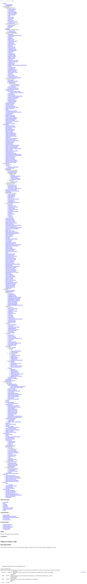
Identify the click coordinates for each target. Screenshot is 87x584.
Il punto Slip (10, 315)
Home (4, 503)
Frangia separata (11, 419)
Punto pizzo (8, 229)
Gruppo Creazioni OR (7, 509)
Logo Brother (11, 293)
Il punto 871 (10, 216)
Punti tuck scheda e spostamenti (12, 228)
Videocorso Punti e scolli (11, 478)
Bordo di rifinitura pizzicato (13, 427)
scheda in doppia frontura (13, 211)
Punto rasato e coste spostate (11, 251)
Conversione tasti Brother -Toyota (15, 338)
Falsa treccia (10, 197)
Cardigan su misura (9, 105)
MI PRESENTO (9, 5)
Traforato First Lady (15, 372)
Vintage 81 (10, 52)
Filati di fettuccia (9, 128)
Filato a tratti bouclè (10, 152)
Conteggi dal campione (12, 21)
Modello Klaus (11, 38)
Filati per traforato (14, 181)
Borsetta (9, 66)
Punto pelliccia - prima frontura (12, 245)
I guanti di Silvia (11, 30)
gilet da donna (11, 17)
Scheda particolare (9, 144)
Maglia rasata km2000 (12, 302)
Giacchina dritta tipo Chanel (11, 110)
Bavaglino (10, 19)
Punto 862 (10, 212)
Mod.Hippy (10, 26)
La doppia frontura (14, 352)
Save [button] (11, 581)
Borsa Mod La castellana (13, 81)
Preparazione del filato (10, 125)
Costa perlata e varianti (10, 220)
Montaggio (8, 422)
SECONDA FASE (12, 450)
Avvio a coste (11, 309)
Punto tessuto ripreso (10, 234)
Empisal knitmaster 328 (10, 380)
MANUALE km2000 (12, 301)
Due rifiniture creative (12, 413)
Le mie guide (5, 502)
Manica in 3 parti (11, 58)
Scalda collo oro (11, 62)
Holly (9, 16)
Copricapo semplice (10, 113)
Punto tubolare (8, 497)
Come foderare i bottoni (13, 470)
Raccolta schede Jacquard (11, 162)
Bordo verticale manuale (10, 249)
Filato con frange (9, 149)
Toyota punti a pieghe (12, 344)
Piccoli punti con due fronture (12, 282)
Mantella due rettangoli (10, 120)
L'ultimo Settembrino (12, 50)
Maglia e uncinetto (9, 278)
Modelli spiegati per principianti (12, 481)
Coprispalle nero (11, 53)
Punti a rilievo (8, 164)
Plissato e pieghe (9, 235)
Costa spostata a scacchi (10, 221)
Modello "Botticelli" (12, 70)
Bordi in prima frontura (12, 385)
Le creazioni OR (9, 4)
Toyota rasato (11, 339)
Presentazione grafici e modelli (14, 91)
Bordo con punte (11, 388)
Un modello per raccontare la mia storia (13, 112)
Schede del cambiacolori (10, 134)
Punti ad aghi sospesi (10, 224)
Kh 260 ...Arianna (11, 347)
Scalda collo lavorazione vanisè (12, 107)
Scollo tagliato (11, 80)
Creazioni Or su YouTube (8, 507)
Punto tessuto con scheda (11, 242)
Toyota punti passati (12, 341)
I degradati (10, 204)
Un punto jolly (11, 200)
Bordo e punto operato (10, 230)
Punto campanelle (9, 274)
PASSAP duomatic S (10, 291)
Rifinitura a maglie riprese (13, 166)
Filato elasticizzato (9, 142)
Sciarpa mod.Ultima (12, 56)
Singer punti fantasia (12, 330)
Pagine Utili (5, 506)
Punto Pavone (8, 192)
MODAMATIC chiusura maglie (14, 297)
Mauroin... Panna (11, 57)
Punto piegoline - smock (10, 253)
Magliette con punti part (10, 123)
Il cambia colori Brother (15, 355)
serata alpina (10, 34)
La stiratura (10, 458)
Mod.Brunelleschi (11, 46)
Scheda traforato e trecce (10, 156)
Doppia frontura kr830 (12, 304)
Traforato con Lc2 (11, 320)
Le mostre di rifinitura (10, 402)
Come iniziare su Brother (11, 475)
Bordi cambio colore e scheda (17, 387)
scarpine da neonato (12, 32)
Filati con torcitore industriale (11, 161)
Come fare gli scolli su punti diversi (13, 476)
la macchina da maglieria (13, 468)
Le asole (7, 401)
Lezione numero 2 (11, 441)
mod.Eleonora (11, 43)
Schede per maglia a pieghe (11, 136)
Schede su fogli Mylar (10, 132)
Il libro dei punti (6, 489)
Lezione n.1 (10, 444)
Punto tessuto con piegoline (11, 189)
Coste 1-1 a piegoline (12, 389)
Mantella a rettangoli (12, 100)
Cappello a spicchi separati (13, 97)
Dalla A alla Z (11, 448)
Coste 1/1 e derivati (12, 337)
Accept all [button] (3, 572)
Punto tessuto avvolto (10, 257)
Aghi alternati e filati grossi (11, 153)
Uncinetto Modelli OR (10, 488)
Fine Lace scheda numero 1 (13, 198)
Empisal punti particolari (10, 496)
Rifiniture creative (9, 404)
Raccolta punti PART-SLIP (11, 491)
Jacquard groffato (9, 265)
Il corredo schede (11, 466)
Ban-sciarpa (10, 74)
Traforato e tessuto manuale (11, 269)
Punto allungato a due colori (13, 202)
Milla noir (13, 174)
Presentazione (8, 169)
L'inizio (7, 435)
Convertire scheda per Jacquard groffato (14, 155)
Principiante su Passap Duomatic (12, 473)
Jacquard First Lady (15, 371)
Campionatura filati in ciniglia (12, 150)
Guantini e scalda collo (12, 61)
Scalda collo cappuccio (12, 69)
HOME (4, 3)
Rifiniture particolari (10, 426)
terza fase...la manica (12, 454)
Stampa (48, 547)
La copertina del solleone (16, 176)
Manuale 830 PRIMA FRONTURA (15, 305)
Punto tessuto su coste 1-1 (11, 243)
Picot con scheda (9, 240)
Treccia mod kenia (12, 11)
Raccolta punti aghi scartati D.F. (12, 493)
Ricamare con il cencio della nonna (15, 416)
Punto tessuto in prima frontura (12, 232)
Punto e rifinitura (11, 408)
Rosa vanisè (10, 59)
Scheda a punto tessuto (10, 158)
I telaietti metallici (11, 25)
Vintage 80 (10, 45)
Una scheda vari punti (10, 141)
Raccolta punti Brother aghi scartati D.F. (14, 494)
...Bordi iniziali (9, 382)
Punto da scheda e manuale (11, 267)
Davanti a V (10, 453)
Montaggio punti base (12, 459)
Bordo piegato (11, 414)
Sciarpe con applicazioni (10, 116)
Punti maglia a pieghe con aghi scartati (13, 225)
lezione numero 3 (11, 442)
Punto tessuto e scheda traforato (14, 188)
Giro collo (10, 314)
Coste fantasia (11, 331)
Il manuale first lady (15, 374)
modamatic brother (12, 294)
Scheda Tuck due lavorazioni (11, 138)
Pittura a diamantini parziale (11, 485)
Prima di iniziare (9, 434)
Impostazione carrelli (12, 172)
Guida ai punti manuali (10, 285)
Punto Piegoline (11, 196)
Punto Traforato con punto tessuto (12, 233)
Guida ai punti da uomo (10, 286)
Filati (9, 457)
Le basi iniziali (6, 433)
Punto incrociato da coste (11, 259)
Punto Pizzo (10, 312)
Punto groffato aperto (10, 168)
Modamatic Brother (15, 357)
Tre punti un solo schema (11, 270)
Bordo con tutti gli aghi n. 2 (13, 395)
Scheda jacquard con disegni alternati (13, 154)
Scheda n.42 (8, 137)
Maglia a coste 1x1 (12, 205)
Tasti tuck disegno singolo (16, 366)
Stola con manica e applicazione (12, 121)
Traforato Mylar (14, 364)
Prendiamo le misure (12, 462)
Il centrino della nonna (10, 102)
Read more (83, 572)
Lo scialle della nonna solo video (12, 89)
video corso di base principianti (12, 480)
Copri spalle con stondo (10, 106)
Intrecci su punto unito (10, 260)
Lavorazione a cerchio (10, 268)
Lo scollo (7, 400)
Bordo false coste (11, 336)
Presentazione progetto (10, 490)
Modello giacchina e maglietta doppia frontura (17, 65)
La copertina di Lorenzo (15, 179)
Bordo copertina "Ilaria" (13, 411)
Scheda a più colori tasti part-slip (12, 140)
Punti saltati (13, 369)
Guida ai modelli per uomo (11, 432)
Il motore (10, 472)
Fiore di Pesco (11, 18)
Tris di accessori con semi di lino (14, 77)
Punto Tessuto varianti (12, 187)
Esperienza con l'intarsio (10, 284)
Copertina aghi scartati (15, 178)
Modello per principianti (10, 445)
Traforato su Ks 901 (12, 345)
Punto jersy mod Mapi (12, 12)
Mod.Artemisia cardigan (13, 72)
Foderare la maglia (12, 86)
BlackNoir (8, 28)
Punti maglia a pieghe (10, 219)
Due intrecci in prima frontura (12, 238)
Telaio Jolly (10, 484)
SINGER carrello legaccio (13, 329)
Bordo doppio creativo (12, 409)
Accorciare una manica (15, 84)
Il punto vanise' (14, 356)
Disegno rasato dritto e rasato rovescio (13, 244)
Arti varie (5, 482)
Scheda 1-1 (13, 362)
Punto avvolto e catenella (11, 280)
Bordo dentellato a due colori (14, 390)
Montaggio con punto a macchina (12, 190)
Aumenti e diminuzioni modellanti (12, 429)
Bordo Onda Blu (11, 195)
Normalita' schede (11, 54)
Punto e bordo (11, 397)
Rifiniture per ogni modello (13, 405)
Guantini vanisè (11, 64)
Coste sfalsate (8, 241)
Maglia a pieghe (14, 370)
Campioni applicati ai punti (11, 226)
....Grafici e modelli (9, 90)
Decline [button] (7, 575)
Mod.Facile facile (14, 177)
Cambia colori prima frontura (16, 360)
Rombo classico (9, 246)
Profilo (4, 510)
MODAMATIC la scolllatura (14, 299)
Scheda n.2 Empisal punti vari (12, 147)
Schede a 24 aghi (9, 131)
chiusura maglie (11, 213)
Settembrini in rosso (12, 49)
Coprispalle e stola (12, 67)
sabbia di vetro (11, 36)
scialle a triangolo (11, 14)
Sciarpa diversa (9, 122)
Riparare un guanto (14, 85)
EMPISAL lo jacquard (12, 310)
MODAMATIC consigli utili (14, 300)
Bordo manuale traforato (13, 393)
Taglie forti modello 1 (12, 101)
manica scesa (10, 460)
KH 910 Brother (11, 361)
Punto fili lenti (8, 273)
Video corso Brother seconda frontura (13, 477)
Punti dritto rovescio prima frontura (13, 266)
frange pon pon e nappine (11, 424)
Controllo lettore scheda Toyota (14, 342)
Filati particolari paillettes (11, 126)
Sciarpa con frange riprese (13, 60)
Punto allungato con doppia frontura (13, 264)
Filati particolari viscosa (10, 129)
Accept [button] (2, 575)
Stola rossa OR (11, 42)
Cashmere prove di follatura (11, 160)
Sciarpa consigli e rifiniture (11, 118)
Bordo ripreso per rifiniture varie (14, 417)
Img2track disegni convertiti (16, 376)
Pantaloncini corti (11, 94)
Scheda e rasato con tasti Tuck (12, 146)
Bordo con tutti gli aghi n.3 (13, 396)
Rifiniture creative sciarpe (11, 418)
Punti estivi (8, 237)
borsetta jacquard (11, 82)
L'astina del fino (14, 358)
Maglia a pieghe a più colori (11, 222)
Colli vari (7, 425)
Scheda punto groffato (10, 157)
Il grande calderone (12, 9)
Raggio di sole (11, 51)
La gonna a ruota (11, 99)
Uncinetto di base (9, 486)
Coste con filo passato (10, 275)
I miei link (5, 504)
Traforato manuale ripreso (11, 283)
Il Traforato (13, 354)
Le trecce (10, 214)
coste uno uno (11, 325)
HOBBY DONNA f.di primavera (15, 35)
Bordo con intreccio (10, 430)
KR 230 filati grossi (12, 377)
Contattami (5, 505)
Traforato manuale (9, 248)
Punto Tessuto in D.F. (12, 185)
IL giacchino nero (11, 48)
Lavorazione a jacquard (13, 206)
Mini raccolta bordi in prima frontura (18, 386)
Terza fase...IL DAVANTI (13, 452)
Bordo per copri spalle (12, 410)
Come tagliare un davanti (13, 88)
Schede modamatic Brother (11, 133)
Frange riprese (11, 420)
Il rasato (9, 340)
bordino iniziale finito (12, 384)
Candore (10, 27)
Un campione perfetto (10, 437)
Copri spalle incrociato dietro (11, 117)
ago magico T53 (11, 22)
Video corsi (5, 474)
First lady (10, 368)
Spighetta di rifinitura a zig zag (14, 406)
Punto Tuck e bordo (10, 250)
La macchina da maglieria (16, 350)
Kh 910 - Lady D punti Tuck (16, 365)
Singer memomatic (12, 328)
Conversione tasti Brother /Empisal (15, 318)
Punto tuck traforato (12, 321)
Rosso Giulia (10, 20)
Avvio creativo (11, 392)
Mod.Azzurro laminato (12, 98)
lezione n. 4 (10, 443)
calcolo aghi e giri (11, 456)
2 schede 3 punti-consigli (11, 139)
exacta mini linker (11, 469)
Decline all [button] (9, 572)
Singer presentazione (12, 324)
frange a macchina (11, 194)
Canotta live (10, 73)
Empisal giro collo (11, 313)
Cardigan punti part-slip (10, 492)
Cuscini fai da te (9, 114)
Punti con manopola (10, 218)
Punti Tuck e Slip (11, 322)
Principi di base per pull (13, 464)
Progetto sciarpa (9, 440)
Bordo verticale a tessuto (13, 403)
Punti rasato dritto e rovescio (11, 256)
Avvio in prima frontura (13, 308)
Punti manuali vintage (10, 254)
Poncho (7, 109)
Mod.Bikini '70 (11, 93)
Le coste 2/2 (10, 217)
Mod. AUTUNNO (12, 44)
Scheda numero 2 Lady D (16, 363)
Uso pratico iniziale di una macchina (13, 436)
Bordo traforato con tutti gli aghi (14, 394)
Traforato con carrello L (13, 378)
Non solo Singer (11, 332)
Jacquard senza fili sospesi (11, 258)
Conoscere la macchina (10, 290)
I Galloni (7, 165)
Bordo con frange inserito (11, 428)
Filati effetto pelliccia (10, 130)
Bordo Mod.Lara (11, 201)
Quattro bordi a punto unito (13, 398)
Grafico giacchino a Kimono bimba (15, 96)
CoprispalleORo (11, 68)
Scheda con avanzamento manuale (12, 145)
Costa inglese (11, 210)
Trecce (7, 252)
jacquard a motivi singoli (13, 209)
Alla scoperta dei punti (10, 438)
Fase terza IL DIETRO (12, 451)
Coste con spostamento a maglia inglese (14, 227)
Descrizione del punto (12, 171)
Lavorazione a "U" (9, 236)
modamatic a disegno (12, 296)
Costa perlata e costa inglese (13, 326)
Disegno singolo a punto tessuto (12, 272)
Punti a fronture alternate (10, 276)
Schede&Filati (6, 124)
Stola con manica (11, 75)
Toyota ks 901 (11, 334)
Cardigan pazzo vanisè (12, 76)
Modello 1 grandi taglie (10, 115)
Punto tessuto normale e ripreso (17, 373)
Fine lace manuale (9, 281)
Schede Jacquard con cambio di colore (13, 148)
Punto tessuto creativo (10, 262)
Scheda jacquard (11, 208)
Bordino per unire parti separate (17, 92)
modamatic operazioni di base (14, 298)
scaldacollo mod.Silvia (12, 41)
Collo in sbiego (11, 10)
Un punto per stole (9, 277)
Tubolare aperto (11, 317)
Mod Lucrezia (11, 40)
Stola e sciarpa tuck (9, 108)
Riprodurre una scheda (12, 465)
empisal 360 (10, 307)
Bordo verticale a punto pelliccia (14, 421)
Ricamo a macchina (10, 261)
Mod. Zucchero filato (10, 104)
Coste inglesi (10, 316)
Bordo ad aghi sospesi (12, 412)
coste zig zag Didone (12, 13)
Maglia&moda (8, 288)
